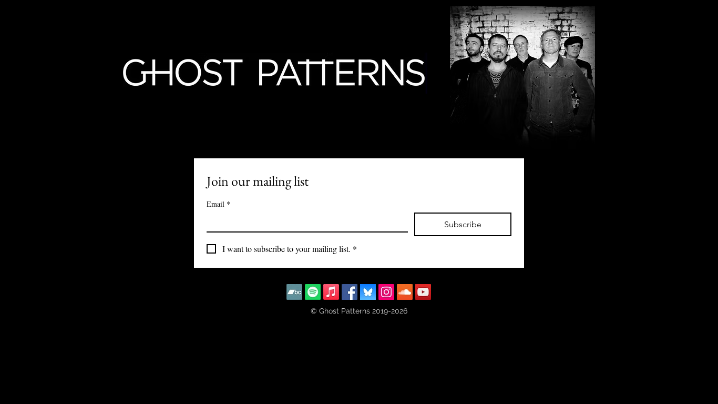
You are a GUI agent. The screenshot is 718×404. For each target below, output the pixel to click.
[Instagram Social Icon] (386, 292)
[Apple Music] (331, 292)
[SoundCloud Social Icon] (405, 292)
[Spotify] (313, 292)
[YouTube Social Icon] (423, 292)
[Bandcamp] (294, 292)
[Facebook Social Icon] (349, 292)
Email (218, 203)
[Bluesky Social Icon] (368, 292)
